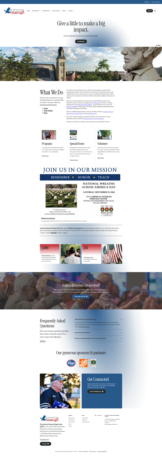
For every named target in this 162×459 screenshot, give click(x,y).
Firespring (85, 451)
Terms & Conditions (102, 451)
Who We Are (35, 10)
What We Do (45, 10)
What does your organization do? (85, 319)
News (63, 10)
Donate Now (85, 418)
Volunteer (146, 2)
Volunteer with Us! (79, 296)
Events (70, 10)
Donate (150, 10)
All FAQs (42, 341)
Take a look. (45, 156)
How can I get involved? (82, 332)
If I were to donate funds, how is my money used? (90, 338)
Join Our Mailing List (95, 391)
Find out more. (74, 160)
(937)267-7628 (112, 421)
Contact (107, 422)
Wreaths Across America (48, 218)
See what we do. (44, 439)
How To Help (55, 10)
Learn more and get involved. (48, 105)
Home (28, 10)
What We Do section (84, 327)
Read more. (101, 158)
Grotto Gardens (48, 111)
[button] (155, 10)
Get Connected (155, 2)
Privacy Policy (92, 451)
